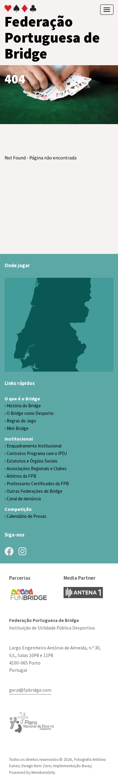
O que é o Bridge (22, 399)
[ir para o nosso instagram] (22, 551)
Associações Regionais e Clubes (37, 468)
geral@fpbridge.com (30, 690)
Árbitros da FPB (21, 476)
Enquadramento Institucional (34, 446)
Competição (18, 509)
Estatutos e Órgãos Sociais (32, 461)
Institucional (19, 439)
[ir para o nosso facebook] (9, 551)
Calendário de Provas (26, 516)
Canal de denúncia (24, 499)
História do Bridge (24, 406)
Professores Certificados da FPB (38, 483)
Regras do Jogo (21, 421)
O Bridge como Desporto (30, 413)
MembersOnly (43, 772)
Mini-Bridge (17, 428)
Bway (86, 765)
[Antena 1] (83, 592)
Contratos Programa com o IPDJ (37, 453)
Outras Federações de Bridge (34, 491)
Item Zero (42, 765)
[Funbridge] (28, 594)
